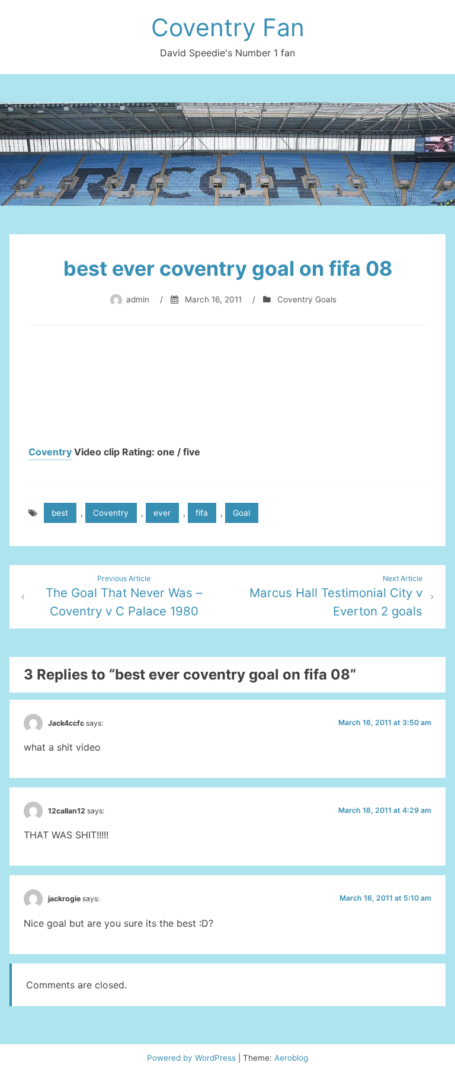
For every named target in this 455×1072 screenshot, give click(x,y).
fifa (202, 513)
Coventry (50, 452)
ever (162, 513)
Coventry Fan (228, 27)
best (60, 513)
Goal (241, 513)
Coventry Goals (307, 299)
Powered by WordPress (192, 1058)
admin (137, 299)
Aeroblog (291, 1058)
